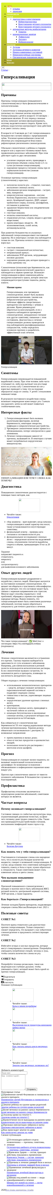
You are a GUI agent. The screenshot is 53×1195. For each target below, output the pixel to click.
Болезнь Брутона (15, 846)
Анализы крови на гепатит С (15, 1117)
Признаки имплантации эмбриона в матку (21, 1127)
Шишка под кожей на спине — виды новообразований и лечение (24, 1183)
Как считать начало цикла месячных (29, 1046)
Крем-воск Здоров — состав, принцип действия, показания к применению (25, 1158)
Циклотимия (13, 517)
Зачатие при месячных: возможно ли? (30, 1065)
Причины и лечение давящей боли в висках (28, 1165)
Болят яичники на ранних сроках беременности (24, 1112)
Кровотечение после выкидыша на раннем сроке (24, 1122)
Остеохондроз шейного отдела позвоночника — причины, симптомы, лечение (28, 1148)
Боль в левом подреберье (24, 1006)
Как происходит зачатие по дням (17, 1132)
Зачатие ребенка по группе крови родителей (22, 1107)
